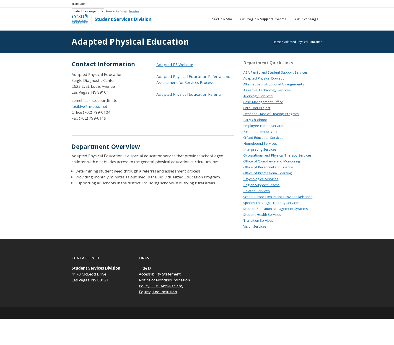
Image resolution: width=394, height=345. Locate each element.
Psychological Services (260, 179)
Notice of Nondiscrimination (164, 280)
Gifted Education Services (263, 137)
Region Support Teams (261, 185)
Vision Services (255, 226)
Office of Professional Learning (267, 173)
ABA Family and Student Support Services (275, 72)
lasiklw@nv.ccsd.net (89, 106)
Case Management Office (263, 102)
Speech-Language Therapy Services (271, 202)
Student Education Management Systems (275, 208)
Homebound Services (260, 143)
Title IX (145, 268)
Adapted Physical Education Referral (189, 94)
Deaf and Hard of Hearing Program (271, 113)
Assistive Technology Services (267, 90)
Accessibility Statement (160, 274)
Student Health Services (262, 214)
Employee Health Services (264, 125)
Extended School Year (260, 131)
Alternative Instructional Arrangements (273, 84)
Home (277, 42)
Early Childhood (255, 119)
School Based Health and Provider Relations (277, 196)
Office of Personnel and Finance (268, 167)
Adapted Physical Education (264, 78)
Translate (134, 11)
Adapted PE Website (174, 64)
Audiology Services (258, 96)
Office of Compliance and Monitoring (271, 161)
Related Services (256, 190)
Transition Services (258, 220)
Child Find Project (256, 108)
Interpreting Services (260, 149)
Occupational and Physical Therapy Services (277, 155)
